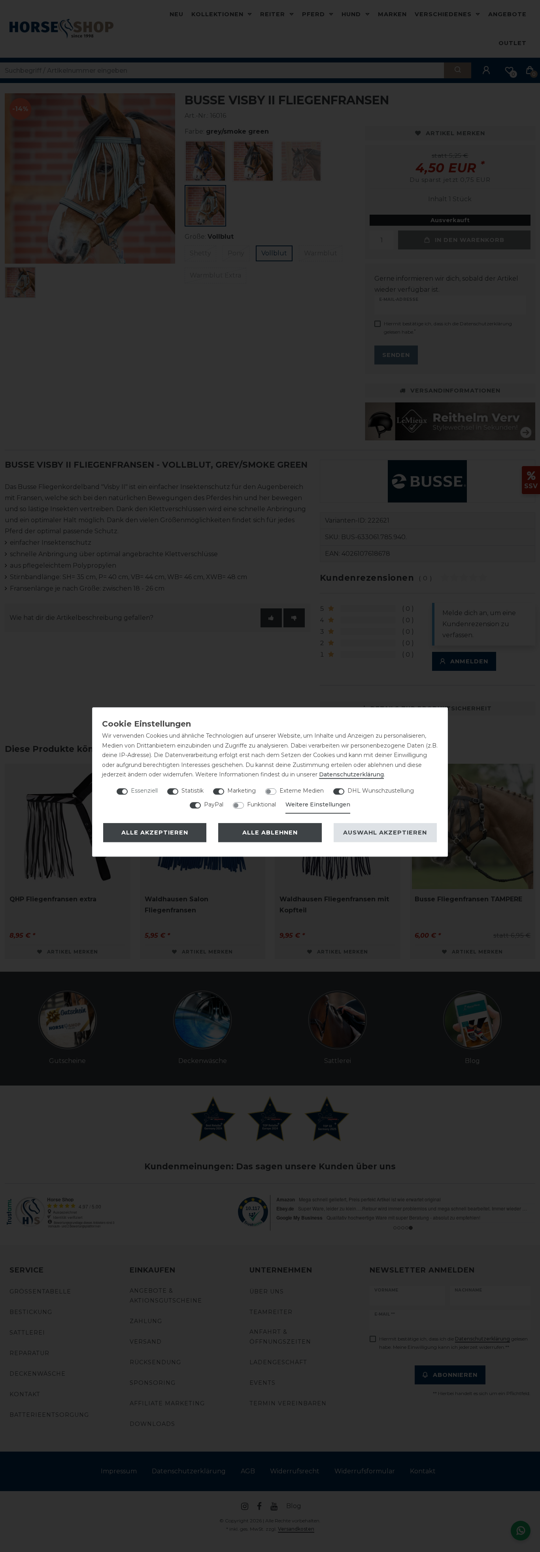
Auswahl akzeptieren (385, 832)
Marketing (241, 790)
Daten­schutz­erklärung (351, 774)
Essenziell (144, 790)
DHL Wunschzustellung (380, 790)
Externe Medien (301, 790)
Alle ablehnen (270, 832)
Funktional (261, 804)
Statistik (192, 790)
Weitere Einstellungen (317, 804)
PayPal (213, 804)
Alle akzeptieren (154, 832)
